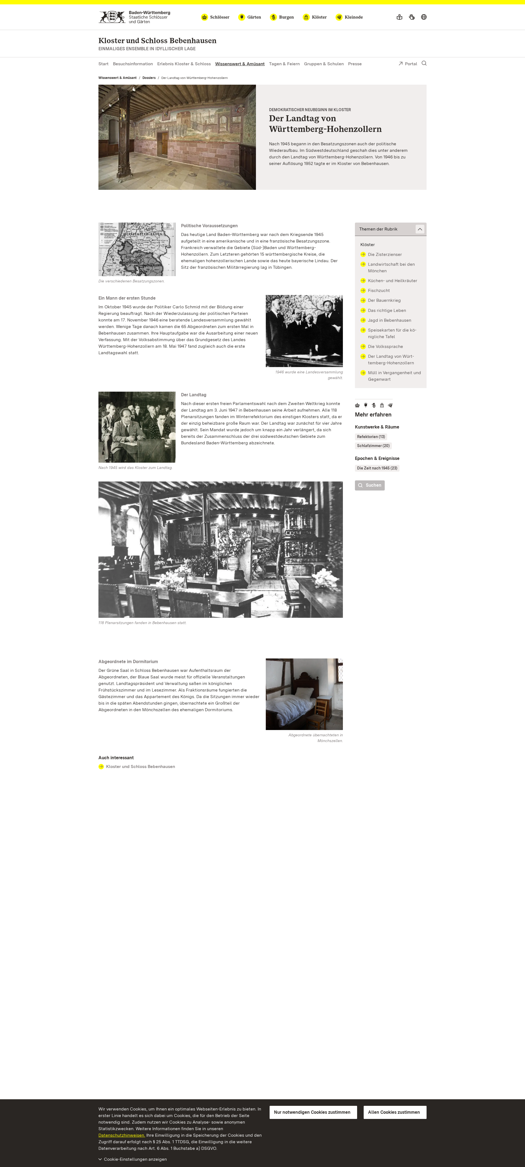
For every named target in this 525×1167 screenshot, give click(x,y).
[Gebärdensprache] (412, 17)
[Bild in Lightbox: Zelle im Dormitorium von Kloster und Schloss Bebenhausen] (304, 694)
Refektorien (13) (371, 437)
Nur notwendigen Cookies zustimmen (312, 1112)
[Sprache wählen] (424, 17)
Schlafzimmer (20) (373, 446)
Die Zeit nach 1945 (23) (377, 468)
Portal (411, 63)
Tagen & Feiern (284, 63)
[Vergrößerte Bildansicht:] (220, 550)
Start (103, 63)
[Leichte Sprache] (399, 17)
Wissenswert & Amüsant (240, 63)
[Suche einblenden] (424, 63)
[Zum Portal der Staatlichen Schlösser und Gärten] (134, 17)
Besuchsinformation (133, 63)
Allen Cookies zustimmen (394, 1112)
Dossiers (149, 78)
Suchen (373, 485)
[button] (391, 229)
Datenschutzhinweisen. (121, 1135)
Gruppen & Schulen (324, 63)
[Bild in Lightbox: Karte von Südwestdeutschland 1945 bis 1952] (137, 249)
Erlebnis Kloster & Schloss (184, 63)
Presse (355, 63)
